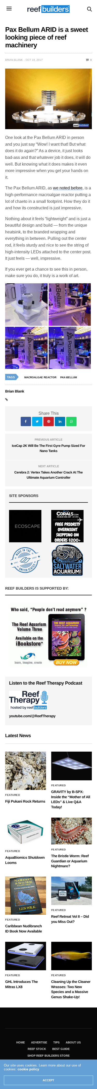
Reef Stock (37, 1048)
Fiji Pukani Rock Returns (25, 801)
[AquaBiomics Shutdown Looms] (25, 832)
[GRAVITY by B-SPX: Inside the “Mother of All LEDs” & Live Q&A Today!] (71, 766)
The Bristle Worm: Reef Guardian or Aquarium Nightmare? (70, 861)
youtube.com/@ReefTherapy (32, 716)
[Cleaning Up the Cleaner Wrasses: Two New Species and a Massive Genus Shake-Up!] (71, 956)
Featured (12, 795)
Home (20, 1042)
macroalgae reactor (40, 377)
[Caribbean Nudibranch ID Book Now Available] (25, 896)
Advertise (39, 1042)
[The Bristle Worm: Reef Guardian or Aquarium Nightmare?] (71, 831)
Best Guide (61, 1048)
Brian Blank (14, 59)
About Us (73, 1042)
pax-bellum (68, 377)
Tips (56, 1042)
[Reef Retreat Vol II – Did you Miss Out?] (71, 891)
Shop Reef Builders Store (48, 1055)
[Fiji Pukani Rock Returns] (25, 771)
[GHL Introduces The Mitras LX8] (25, 956)
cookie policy (28, 1069)
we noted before (68, 188)
